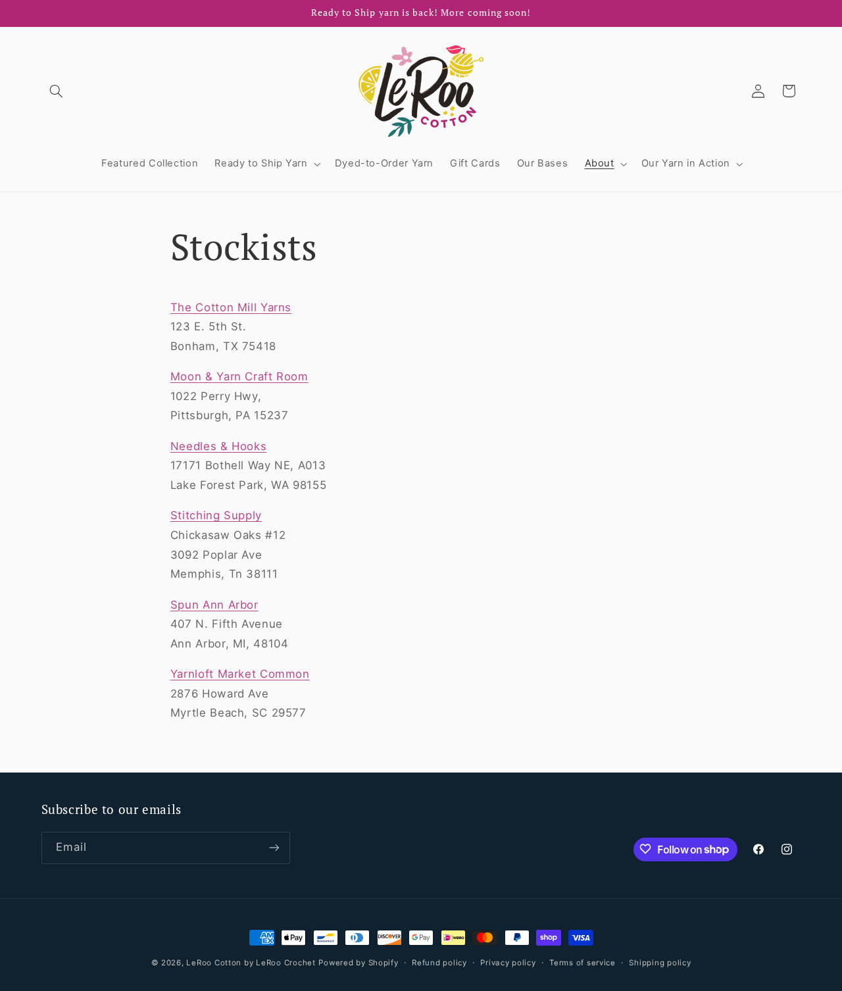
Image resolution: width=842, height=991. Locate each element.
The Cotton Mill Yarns (230, 307)
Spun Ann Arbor (214, 604)
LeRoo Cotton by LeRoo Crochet (250, 962)
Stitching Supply (216, 515)
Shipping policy (660, 962)
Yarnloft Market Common (240, 673)
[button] (56, 91)
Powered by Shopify (358, 962)
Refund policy (439, 962)
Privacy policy (507, 962)
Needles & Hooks (218, 446)
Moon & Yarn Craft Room (239, 376)
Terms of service (582, 962)
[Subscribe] (274, 847)
